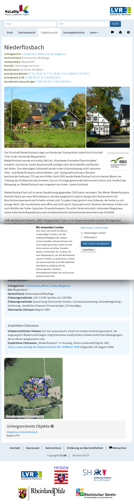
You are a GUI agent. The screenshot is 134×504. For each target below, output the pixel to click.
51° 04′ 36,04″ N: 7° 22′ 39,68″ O (45, 74)
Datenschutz (53, 448)
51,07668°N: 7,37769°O (77, 74)
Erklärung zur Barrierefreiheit (85, 448)
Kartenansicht (27, 33)
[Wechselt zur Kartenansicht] (67, 388)
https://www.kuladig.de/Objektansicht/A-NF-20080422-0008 (44, 347)
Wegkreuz (60, 54)
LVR (64, 455)
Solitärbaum (29, 54)
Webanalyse (90, 237)
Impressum (32, 448)
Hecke (49, 54)
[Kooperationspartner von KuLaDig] (118, 162)
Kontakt (15, 448)
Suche (115, 24)
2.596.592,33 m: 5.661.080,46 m (53, 82)
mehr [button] (93, 33)
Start (10, 33)
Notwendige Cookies (95, 233)
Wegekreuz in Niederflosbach (22, 432)
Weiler (41, 54)
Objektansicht (49, 33)
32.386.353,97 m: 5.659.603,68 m (43, 78)
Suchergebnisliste (74, 33)
